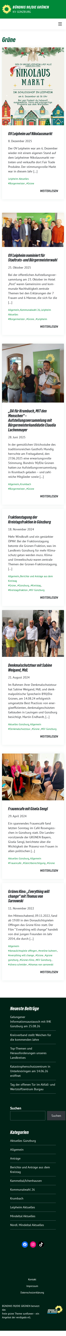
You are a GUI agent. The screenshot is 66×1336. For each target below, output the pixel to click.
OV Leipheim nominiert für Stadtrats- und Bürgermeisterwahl (32, 257)
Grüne (31, 183)
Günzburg (24, 585)
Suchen (15, 1108)
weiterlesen (49, 191)
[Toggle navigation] (60, 24)
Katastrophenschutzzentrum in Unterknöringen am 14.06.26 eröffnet (30, 1071)
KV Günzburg (22, 12)
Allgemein (13, 309)
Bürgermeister (17, 183)
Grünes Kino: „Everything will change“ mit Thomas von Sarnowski (29, 896)
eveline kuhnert (48, 950)
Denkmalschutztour (19, 729)
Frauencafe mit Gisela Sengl (28, 808)
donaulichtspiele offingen (23, 950)
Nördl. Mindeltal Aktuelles (27, 1225)
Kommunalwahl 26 (30, 309)
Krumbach (25, 484)
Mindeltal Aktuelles (22, 1216)
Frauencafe (15, 863)
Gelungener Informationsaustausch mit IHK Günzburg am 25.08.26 (30, 1021)
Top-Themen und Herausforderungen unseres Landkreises (28, 1053)
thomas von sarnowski (41, 964)
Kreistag (36, 585)
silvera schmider (18, 964)
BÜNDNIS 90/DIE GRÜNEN (31, 7)
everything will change (21, 955)
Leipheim (42, 319)
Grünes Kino (27, 960)
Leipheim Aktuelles (18, 178)
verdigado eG (23, 1317)
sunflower (28, 1313)
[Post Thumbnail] (33, 86)
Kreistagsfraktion (18, 590)
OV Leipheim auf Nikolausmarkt (30, 133)
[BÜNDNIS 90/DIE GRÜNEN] (6, 9)
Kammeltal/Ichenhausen (26, 1181)
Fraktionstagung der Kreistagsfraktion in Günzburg (29, 519)
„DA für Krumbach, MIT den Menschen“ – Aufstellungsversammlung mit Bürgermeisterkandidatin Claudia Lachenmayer (32, 420)
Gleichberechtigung (35, 863)
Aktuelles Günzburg (18, 724)
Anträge (15, 1158)
